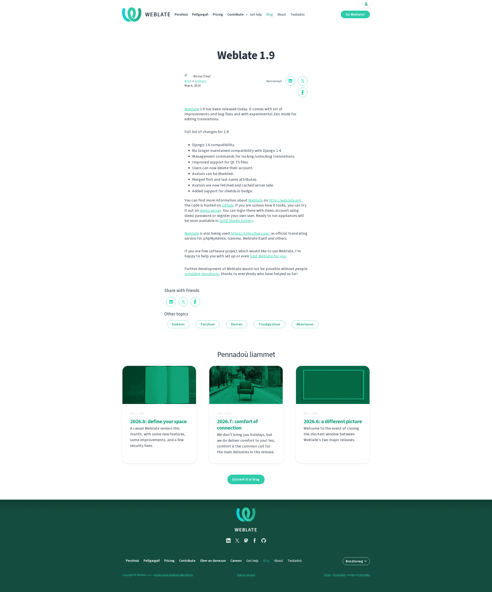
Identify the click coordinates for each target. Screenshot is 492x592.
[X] (237, 540)
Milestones (305, 324)
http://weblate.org (285, 200)
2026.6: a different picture (333, 421)
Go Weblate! (355, 14)
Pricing (218, 14)
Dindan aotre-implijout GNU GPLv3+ (173, 575)
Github (227, 205)
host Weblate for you (268, 256)
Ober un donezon (213, 560)
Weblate (158, 14)
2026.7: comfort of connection (237, 424)
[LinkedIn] (228, 540)
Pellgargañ (200, 14)
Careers (236, 560)
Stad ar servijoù (246, 575)
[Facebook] (255, 540)
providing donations (201, 273)
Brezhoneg (354, 561)
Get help (256, 14)
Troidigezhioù (269, 324)
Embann (200, 81)
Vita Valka (364, 575)
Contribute (235, 14)
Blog (269, 14)
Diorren (237, 324)
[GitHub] (264, 540)
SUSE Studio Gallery (236, 220)
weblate (246, 529)
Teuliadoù (297, 14)
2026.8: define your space (158, 421)
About (281, 14)
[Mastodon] (246, 540)
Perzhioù (181, 14)
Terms (327, 575)
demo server (210, 210)
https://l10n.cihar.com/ (250, 233)
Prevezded (339, 575)
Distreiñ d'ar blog (245, 479)
